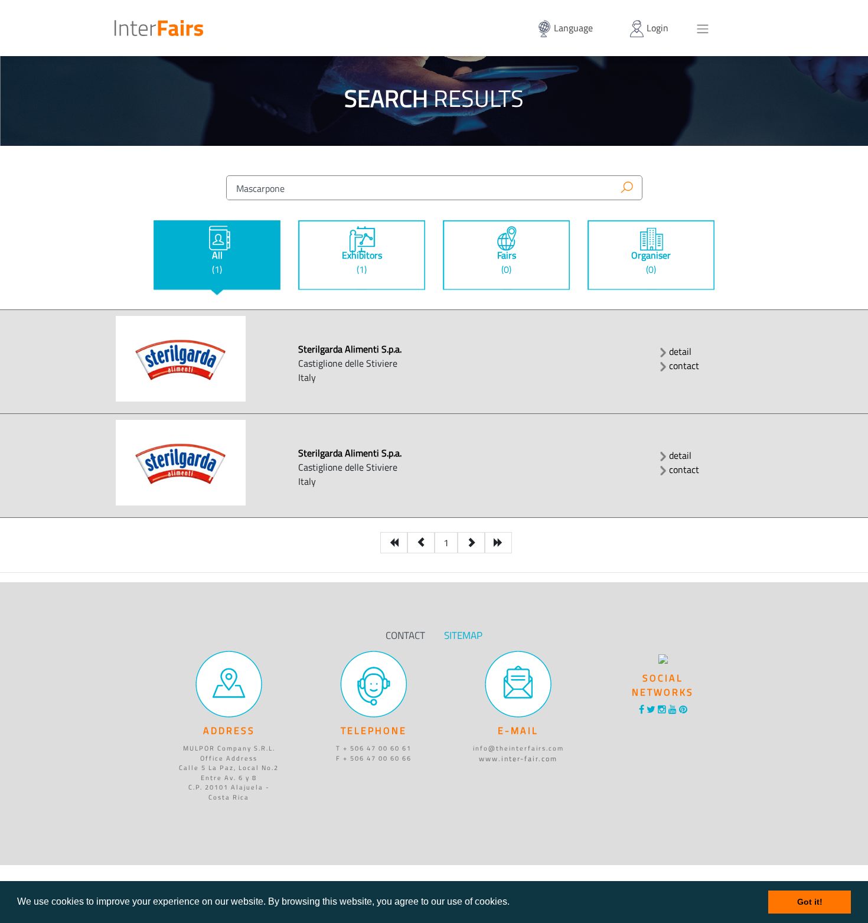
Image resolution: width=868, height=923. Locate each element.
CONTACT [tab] (405, 635)
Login (656, 28)
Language (572, 28)
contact (684, 365)
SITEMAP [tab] (463, 635)
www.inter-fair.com (518, 758)
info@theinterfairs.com (518, 748)
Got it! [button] (810, 901)
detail (680, 351)
